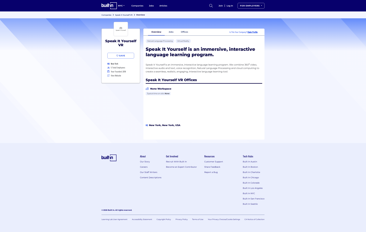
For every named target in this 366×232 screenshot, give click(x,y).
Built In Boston (250, 167)
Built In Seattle (250, 204)
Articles (163, 5)
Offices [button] (184, 32)
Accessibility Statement (142, 219)
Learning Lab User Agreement (114, 219)
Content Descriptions (150, 177)
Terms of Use (197, 219)
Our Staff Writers (148, 172)
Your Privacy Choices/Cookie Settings (224, 219)
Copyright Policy (164, 219)
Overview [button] (156, 32)
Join (221, 5)
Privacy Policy (182, 219)
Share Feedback (212, 167)
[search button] (211, 5)
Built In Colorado (251, 183)
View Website (116, 75)
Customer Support (213, 161)
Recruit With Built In (176, 161)
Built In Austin (250, 161)
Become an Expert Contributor (181, 167)
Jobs (151, 5)
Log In (230, 5)
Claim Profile (252, 32)
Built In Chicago (251, 177)
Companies (137, 5)
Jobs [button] (171, 32)
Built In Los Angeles (253, 188)
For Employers (250, 5)
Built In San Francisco (253, 198)
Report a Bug (211, 172)
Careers (144, 167)
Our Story (145, 161)
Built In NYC (249, 193)
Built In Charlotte (251, 172)
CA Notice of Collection (254, 219)
